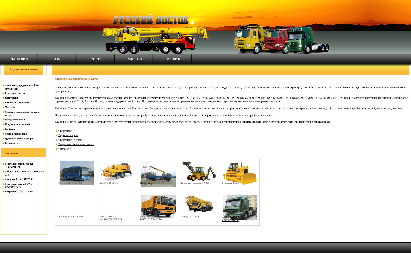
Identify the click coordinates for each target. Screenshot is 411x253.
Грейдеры (10, 129)
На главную (19, 58)
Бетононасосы (12, 143)
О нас (58, 58)
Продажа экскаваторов (17, 124)
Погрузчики (11, 97)
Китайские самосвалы (17, 102)
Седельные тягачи (15, 93)
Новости (173, 58)
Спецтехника (65, 130)
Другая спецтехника (16, 133)
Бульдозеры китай (15, 119)
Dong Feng (146, 183)
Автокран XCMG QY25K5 (19, 179)
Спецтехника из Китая (70, 139)
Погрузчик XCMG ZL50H (19, 191)
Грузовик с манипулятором (19, 138)
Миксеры (10, 107)
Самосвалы (64, 148)
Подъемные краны (68, 135)
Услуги (96, 58)
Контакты (134, 58)
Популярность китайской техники (76, 144)
